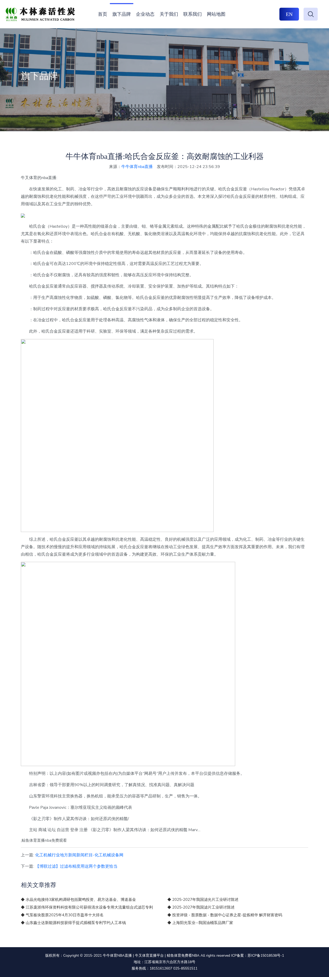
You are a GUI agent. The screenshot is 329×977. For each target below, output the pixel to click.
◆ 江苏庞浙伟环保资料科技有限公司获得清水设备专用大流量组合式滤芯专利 (87, 907)
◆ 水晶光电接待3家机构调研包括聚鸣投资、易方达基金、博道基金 (78, 899)
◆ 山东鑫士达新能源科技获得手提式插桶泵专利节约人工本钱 (73, 922)
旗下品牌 (121, 14)
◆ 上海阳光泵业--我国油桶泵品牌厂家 (200, 922)
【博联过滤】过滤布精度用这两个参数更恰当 (76, 866)
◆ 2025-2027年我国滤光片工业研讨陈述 (203, 899)
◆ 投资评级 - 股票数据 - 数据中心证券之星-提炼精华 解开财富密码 (224, 915)
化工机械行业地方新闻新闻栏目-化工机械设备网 (79, 855)
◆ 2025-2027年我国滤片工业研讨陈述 (201, 907)
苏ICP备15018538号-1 (266, 955)
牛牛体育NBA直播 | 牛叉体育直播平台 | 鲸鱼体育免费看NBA (151, 955)
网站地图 (216, 14)
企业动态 (145, 14)
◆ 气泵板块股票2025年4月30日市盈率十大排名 (62, 915)
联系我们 (192, 14)
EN (289, 14)
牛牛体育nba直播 (137, 167)
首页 (102, 14)
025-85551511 (185, 968)
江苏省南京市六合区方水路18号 (169, 962)
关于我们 (169, 14)
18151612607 (161, 968)
